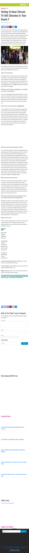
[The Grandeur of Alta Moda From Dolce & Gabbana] (14, 434)
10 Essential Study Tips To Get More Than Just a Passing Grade (14, 463)
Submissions (7, 547)
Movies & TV (4, 8)
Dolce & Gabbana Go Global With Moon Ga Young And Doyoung (13, 450)
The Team (10, 546)
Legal (23, 547)
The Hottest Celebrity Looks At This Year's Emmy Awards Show (14, 475)
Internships (23, 546)
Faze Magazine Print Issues (14, 551)
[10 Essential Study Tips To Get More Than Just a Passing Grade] (14, 457)
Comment (3, 320)
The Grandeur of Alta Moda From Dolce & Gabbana (12, 439)
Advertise (18, 547)
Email (2, 335)
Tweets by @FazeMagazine (7, 503)
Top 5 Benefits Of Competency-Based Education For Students (12, 428)
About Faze (5, 546)
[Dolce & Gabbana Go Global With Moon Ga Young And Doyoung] (14, 445)
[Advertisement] (11, 364)
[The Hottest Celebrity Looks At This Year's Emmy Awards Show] (14, 469)
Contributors (17, 546)
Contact (13, 547)
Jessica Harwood (6, 22)
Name (2, 330)
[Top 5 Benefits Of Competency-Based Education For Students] (14, 422)
